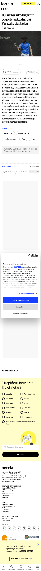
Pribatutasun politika (8, 506)
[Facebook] (19, 528)
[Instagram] (24, 528)
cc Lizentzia (5, 509)
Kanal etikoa (5, 511)
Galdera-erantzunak (8, 493)
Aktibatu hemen (20, 151)
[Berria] (7, 468)
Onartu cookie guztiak (20, 300)
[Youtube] (29, 528)
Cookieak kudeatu (26, 294)
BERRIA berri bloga (8, 490)
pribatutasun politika (22, 421)
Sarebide (5, 497)
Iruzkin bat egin (10, 171)
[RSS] (34, 528)
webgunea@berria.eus (16, 477)
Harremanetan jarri (8, 481)
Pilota (33, 139)
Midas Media (6, 520)
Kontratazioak (6, 495)
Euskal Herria (23, 133)
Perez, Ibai (8, 133)
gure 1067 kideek (16, 267)
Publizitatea (5, 492)
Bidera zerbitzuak (7, 518)
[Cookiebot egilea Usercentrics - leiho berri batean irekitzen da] (28, 255)
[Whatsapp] (4, 528)
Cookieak (5, 508)
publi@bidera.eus (15, 479)
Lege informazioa (7, 504)
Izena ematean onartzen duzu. (20, 423)
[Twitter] (14, 528)
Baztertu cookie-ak (20, 314)
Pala (23, 139)
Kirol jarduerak (10, 139)
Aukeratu (19, 307)
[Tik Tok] (39, 528)
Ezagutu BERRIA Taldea (9, 488)
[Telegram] (9, 528)
